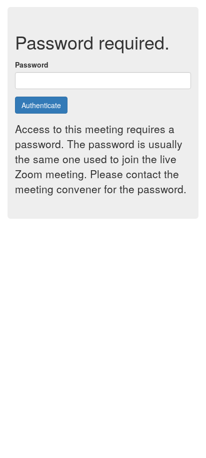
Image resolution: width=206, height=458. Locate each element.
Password (31, 65)
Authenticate (41, 105)
